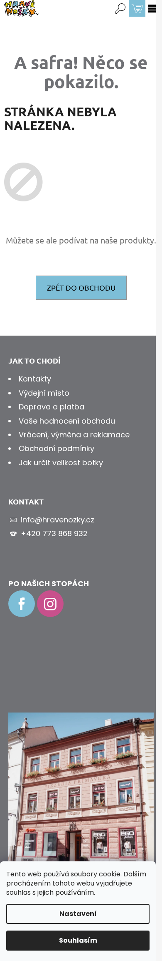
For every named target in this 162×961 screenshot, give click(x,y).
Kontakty (35, 379)
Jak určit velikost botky (61, 462)
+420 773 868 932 (54, 533)
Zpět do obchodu (81, 287)
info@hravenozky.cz (57, 519)
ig (50, 603)
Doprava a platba (51, 406)
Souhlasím (78, 940)
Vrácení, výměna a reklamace (74, 434)
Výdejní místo (44, 393)
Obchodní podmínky (56, 448)
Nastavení (78, 913)
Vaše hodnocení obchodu (67, 421)
